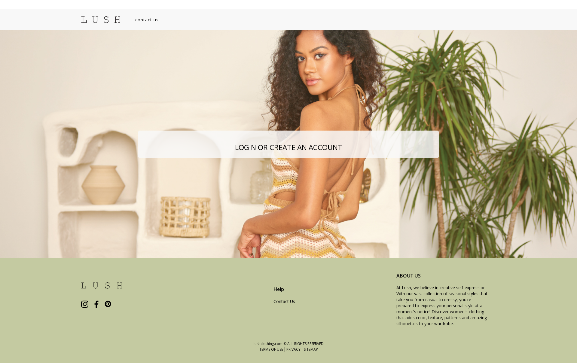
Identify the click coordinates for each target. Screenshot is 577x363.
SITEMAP (311, 349)
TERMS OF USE (271, 349)
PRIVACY (293, 349)
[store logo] (100, 19)
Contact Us (284, 301)
